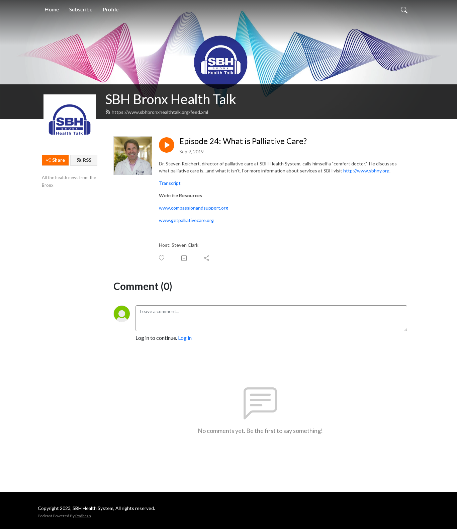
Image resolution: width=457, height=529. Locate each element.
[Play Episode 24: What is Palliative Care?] (166, 145)
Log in (185, 337)
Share (58, 160)
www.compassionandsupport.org (193, 208)
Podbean (83, 515)
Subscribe (80, 9)
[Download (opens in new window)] (184, 258)
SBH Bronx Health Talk (170, 99)
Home (51, 9)
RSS (87, 160)
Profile (110, 9)
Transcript (170, 183)
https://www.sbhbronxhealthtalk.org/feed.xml (160, 112)
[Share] (207, 258)
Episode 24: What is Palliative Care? (243, 141)
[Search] (404, 9)
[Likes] (162, 257)
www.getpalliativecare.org (186, 220)
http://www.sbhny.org (366, 170)
